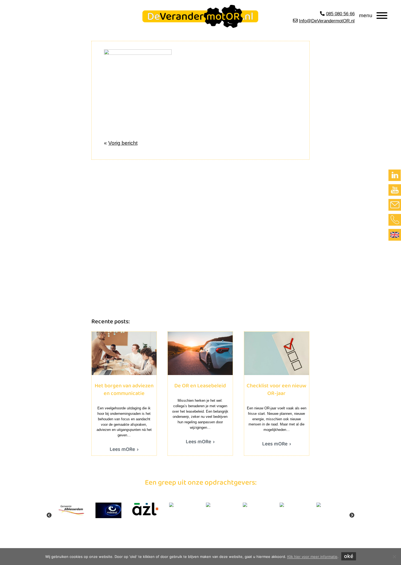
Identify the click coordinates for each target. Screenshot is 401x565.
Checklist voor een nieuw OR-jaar (276, 353)
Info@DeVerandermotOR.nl (327, 20)
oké (348, 556)
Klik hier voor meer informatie (312, 556)
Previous (49, 515)
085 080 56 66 (340, 13)
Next (352, 515)
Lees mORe (122, 449)
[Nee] (394, 556)
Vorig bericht (122, 143)
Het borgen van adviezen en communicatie (124, 353)
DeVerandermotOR (137, 10)
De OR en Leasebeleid (200, 353)
